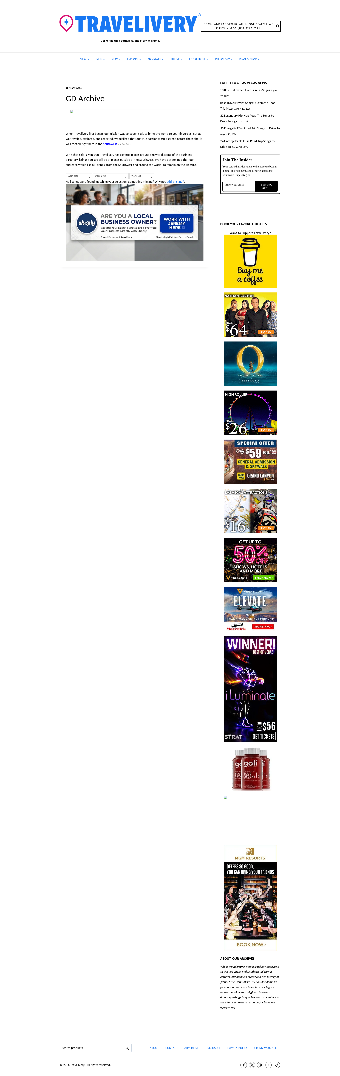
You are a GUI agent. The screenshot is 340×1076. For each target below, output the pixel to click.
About (154, 1048)
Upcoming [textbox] (100, 175)
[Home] (67, 88)
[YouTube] (268, 1065)
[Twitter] (252, 1065)
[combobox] (79, 176)
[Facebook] (243, 1065)
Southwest (110, 144)
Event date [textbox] (73, 175)
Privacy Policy (237, 1048)
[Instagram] (260, 1065)
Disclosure (213, 1048)
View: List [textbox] (136, 175)
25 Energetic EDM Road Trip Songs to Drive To (250, 128)
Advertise (191, 1048)
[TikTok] (277, 1065)
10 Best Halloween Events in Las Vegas (245, 90)
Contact (171, 1048)
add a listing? (175, 182)
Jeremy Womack (265, 1048)
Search (128, 1048)
